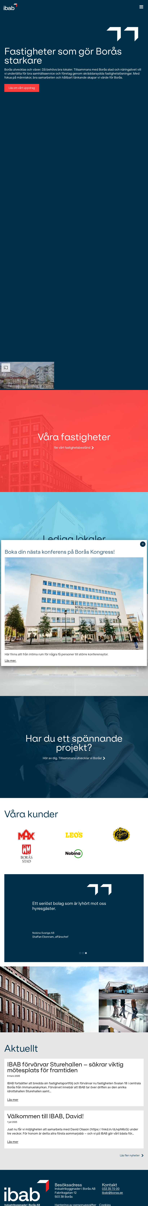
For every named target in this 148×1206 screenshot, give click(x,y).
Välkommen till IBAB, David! (45, 1116)
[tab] (80, 953)
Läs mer (12, 1100)
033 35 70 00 (110, 1188)
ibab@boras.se (112, 1192)
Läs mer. (10, 660)
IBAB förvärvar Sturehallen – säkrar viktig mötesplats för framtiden (65, 1067)
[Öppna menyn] (141, 7)
